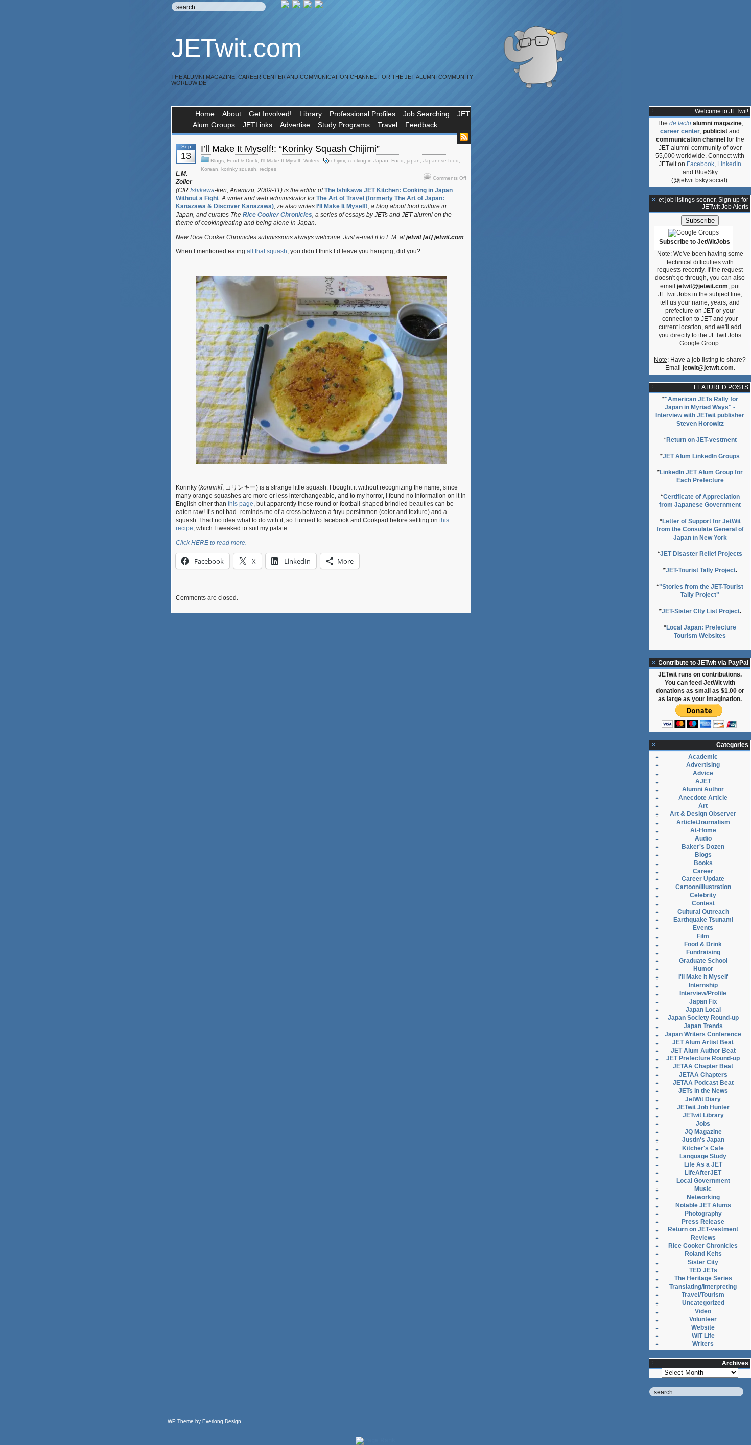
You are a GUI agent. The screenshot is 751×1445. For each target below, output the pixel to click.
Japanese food (441, 161)
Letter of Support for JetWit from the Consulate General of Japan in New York (700, 529)
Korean (209, 169)
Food (397, 161)
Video (703, 1311)
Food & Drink (242, 161)
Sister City (703, 1262)
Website (703, 1327)
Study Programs (344, 125)
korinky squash (238, 169)
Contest (703, 903)
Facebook (700, 164)
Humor (703, 968)
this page (240, 503)
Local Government (703, 1180)
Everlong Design (221, 1421)
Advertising (703, 764)
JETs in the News (703, 1090)
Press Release (703, 1221)
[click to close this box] (654, 111)
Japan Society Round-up (703, 1017)
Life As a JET (703, 1164)
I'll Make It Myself (280, 161)
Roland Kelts (703, 1253)
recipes (268, 169)
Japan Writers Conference (703, 1034)
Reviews (703, 1237)
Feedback (421, 125)
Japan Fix (703, 1001)
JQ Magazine (703, 1131)
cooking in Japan (368, 161)
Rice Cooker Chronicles (703, 1245)
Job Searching (426, 114)
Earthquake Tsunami (703, 919)
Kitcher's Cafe (703, 1148)
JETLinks (257, 125)
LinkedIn (729, 164)
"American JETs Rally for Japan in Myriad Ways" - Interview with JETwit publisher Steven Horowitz (699, 411)
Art (703, 805)
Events (703, 927)
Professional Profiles (362, 114)
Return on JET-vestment (701, 440)
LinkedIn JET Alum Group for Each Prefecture (701, 476)
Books (703, 863)
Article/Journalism (703, 822)
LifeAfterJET (703, 1172)
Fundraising (703, 952)
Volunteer (703, 1319)
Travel (387, 125)
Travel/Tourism (703, 1294)
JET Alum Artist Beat (703, 1042)
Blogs (217, 161)
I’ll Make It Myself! (342, 206)
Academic (703, 756)
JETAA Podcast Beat (703, 1082)
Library (310, 114)
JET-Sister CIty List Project (701, 611)
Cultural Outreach (703, 911)
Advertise (295, 125)
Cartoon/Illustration (703, 887)
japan (413, 161)
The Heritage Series (703, 1278)
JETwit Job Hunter (703, 1107)
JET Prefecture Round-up (703, 1058)
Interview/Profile (702, 993)
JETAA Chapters (703, 1074)
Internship (703, 985)
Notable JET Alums (703, 1205)
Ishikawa (202, 190)
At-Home (703, 830)
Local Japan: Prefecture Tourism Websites (701, 631)
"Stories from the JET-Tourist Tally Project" (701, 590)
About (231, 114)
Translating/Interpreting (703, 1286)
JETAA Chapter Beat (703, 1066)
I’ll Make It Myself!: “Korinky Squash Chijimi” (290, 149)
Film (703, 936)
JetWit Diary (703, 1099)
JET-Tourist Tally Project (701, 570)
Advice (703, 773)
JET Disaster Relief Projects (701, 553)
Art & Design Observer (703, 814)
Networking (703, 1197)
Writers (311, 161)
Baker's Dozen (703, 846)
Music (703, 1189)
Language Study (702, 1156)
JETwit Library (703, 1115)
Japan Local (703, 1009)
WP (172, 1421)
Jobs (703, 1123)
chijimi (338, 161)
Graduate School (703, 960)
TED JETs (703, 1270)
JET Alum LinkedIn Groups (701, 456)
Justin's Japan (703, 1140)
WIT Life (703, 1335)
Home (205, 114)
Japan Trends (703, 1026)
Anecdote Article (702, 797)
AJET (703, 781)
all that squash (267, 251)
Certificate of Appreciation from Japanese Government (700, 500)
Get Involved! (270, 114)
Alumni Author (703, 789)
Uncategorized (703, 1303)
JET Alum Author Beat (703, 1050)
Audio (703, 838)
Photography (703, 1213)
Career (703, 871)
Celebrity (703, 895)
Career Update (703, 878)
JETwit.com (236, 48)
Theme (185, 1421)
